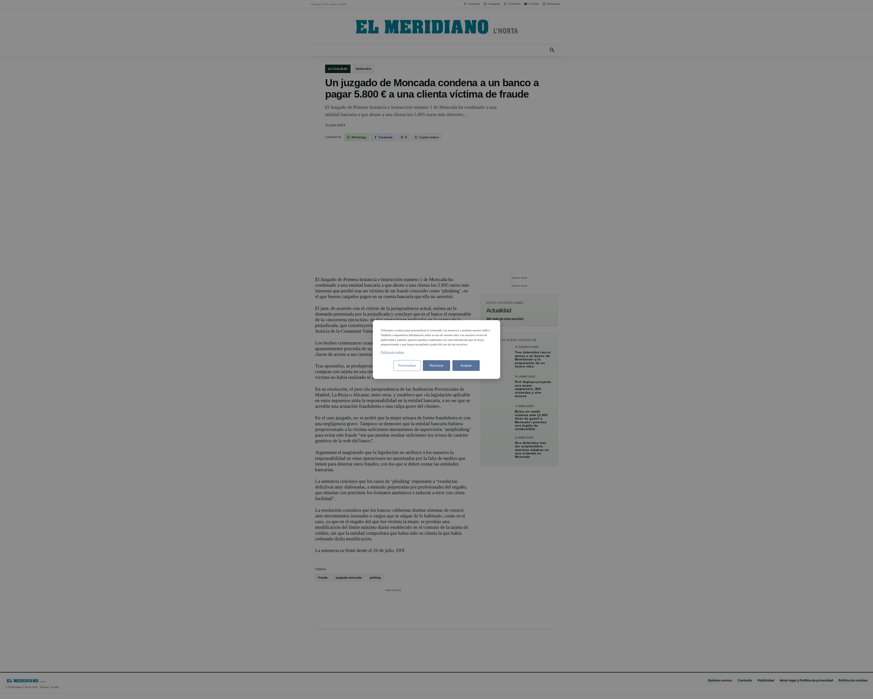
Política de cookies (392, 352)
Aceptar (466, 365)
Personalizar (407, 365)
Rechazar (437, 365)
